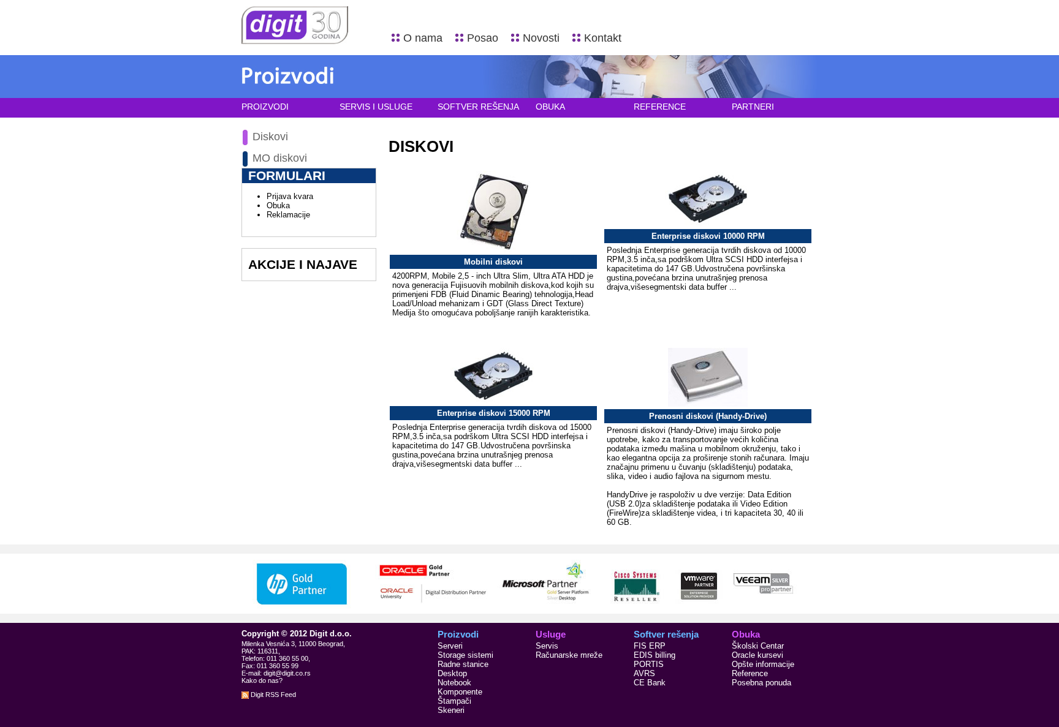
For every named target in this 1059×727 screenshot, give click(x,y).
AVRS (644, 673)
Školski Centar (758, 645)
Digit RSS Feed (272, 694)
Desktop (452, 673)
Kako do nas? (262, 680)
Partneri (753, 106)
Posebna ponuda (761, 682)
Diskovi (270, 136)
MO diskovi (279, 158)
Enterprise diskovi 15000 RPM (493, 413)
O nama (422, 38)
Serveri (450, 645)
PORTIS (649, 664)
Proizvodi (265, 106)
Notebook (454, 682)
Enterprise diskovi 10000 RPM (708, 236)
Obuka (550, 106)
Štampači (454, 701)
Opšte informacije (763, 664)
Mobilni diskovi (493, 261)
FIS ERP (650, 645)
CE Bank (650, 682)
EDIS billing (654, 655)
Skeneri (451, 710)
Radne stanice (463, 664)
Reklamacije (288, 214)
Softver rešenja (478, 106)
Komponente (460, 691)
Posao (482, 38)
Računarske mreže (569, 655)
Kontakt (602, 38)
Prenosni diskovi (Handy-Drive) (708, 416)
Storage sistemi (465, 655)
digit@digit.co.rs (287, 673)
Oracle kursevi (757, 655)
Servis (547, 645)
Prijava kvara (290, 196)
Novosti (541, 38)
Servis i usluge (376, 106)
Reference (660, 106)
